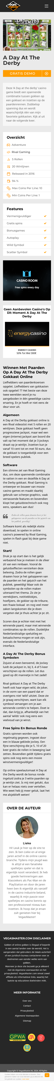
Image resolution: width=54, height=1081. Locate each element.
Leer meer (25, 1079)
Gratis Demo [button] (22, 73)
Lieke (27, 843)
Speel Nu (15, 341)
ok (47, 1075)
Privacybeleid (27, 1010)
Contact (27, 1005)
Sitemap (27, 1020)
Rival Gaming (21, 152)
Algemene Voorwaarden (27, 1015)
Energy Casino (27, 350)
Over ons (27, 1000)
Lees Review (41, 341)
